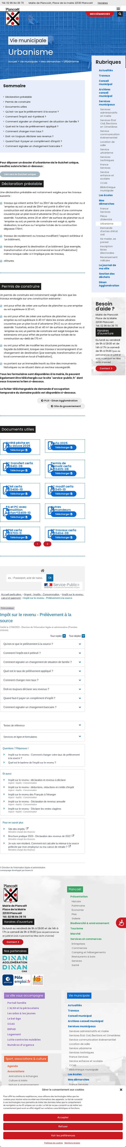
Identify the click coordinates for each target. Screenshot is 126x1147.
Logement (14, 1034)
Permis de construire (18, 101)
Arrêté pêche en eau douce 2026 (18, 444)
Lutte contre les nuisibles (24, 1039)
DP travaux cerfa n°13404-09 (63, 531)
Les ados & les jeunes (21, 1013)
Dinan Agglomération (109, 284)
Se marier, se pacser (108, 240)
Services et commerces (86, 939)
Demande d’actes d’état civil (109, 231)
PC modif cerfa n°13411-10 (62, 487)
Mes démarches (51, 61)
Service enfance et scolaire (107, 175)
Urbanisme (106, 223)
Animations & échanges (23, 1076)
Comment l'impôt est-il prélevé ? (25, 116)
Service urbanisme (106, 151)
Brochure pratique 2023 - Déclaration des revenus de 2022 (39, 836)
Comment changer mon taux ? (24, 131)
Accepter (63, 1117)
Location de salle (107, 143)
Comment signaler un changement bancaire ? (33, 146)
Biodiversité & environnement (89, 923)
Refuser (63, 1126)
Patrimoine (78, 905)
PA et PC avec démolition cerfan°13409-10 (18, 510)
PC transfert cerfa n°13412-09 (19, 464)
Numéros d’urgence (20, 1045)
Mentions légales (72, 1143)
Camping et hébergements (89, 952)
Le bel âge (14, 1018)
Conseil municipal (105, 82)
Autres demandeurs (61, 508)
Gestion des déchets (107, 275)
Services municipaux (107, 103)
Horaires (103, 3)
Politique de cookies (53, 1143)
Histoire (76, 901)
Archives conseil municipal (105, 93)
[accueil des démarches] (42, 570)
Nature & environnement (24, 1084)
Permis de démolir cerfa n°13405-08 (61, 466)
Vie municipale (29, 61)
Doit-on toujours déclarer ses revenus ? (29, 136)
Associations (15, 1071)
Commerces (79, 948)
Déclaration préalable (18, 97)
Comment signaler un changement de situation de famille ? (42, 121)
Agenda (12, 1066)
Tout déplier (75, 636)
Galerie (76, 918)
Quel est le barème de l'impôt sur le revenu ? (32, 762)
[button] (121, 1089)
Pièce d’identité (106, 217)
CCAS (103, 183)
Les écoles (106, 195)
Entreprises (78, 943)
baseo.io (29, 870)
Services (77, 961)
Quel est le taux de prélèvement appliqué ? (31, 126)
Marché (75, 933)
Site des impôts (16, 829)
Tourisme (76, 928)
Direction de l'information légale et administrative (23, 867)
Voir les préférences (63, 1135)
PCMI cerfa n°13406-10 (14, 487)
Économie (78, 910)
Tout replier (56, 636)
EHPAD (11, 1029)
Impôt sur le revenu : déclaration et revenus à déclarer (37, 780)
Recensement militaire (109, 258)
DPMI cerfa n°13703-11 (14, 531)
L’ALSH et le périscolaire (23, 1008)
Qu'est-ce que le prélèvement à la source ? (32, 111)
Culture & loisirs (18, 1080)
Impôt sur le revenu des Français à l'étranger (32, 794)
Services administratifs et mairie (108, 113)
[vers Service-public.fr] (62, 586)
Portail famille (16, 1003)
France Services (105, 166)
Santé (75, 965)
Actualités (106, 70)
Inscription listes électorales (107, 250)
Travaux (104, 75)
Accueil (12, 61)
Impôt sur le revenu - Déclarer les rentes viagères (34, 808)
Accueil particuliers (11, 594)
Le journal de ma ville (107, 266)
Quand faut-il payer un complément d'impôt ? (33, 141)
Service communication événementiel (110, 134)
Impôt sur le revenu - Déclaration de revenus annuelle (36, 801)
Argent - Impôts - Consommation (42, 594)
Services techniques (107, 158)
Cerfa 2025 (59, 443)
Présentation (79, 896)
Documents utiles (16, 106)
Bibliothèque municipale (108, 188)
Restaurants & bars (83, 956)
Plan (74, 914)
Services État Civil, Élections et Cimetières (108, 123)
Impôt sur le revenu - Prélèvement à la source (47, 598)
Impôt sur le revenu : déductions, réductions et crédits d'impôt (41, 787)
